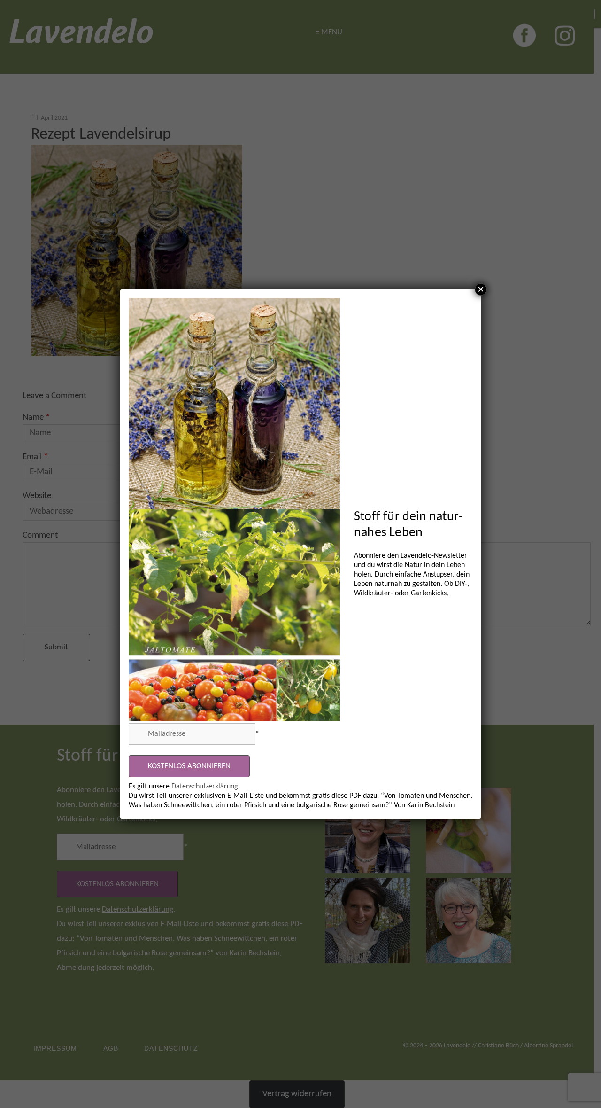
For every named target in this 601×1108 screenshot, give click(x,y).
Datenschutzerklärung (204, 786)
